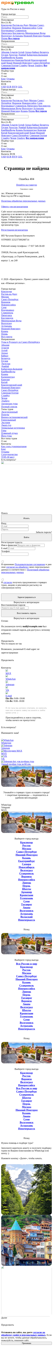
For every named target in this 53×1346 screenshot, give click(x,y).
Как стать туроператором (13, 446)
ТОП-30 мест (7, 457)
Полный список (9, 406)
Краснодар (6, 25)
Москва (33, 25)
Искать (26, 518)
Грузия (4, 55)
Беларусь (44, 52)
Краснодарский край (18, 133)
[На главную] (17, 4)
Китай (27, 60)
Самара (26, 864)
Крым (9, 63)
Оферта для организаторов (14, 206)
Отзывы (10, 78)
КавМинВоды (8, 57)
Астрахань (17, 36)
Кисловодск (19, 33)
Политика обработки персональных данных (23, 201)
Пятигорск (6, 33)
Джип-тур (6, 425)
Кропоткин (26, 895)
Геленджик (26, 898)
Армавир (26, 891)
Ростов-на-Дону (21, 25)
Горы (3, 430)
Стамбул (23, 65)
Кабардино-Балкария (37, 55)
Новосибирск (26, 867)
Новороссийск (29, 28)
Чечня (31, 65)
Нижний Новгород (33, 36)
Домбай (22, 55)
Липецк (26, 882)
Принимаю (26, 1343)
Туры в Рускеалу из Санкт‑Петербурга (20, 342)
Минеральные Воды (35, 33)
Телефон (5, 551)
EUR (9, 86)
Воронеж (16, 28)
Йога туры (6, 436)
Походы (5, 414)
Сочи (39, 28)
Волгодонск (26, 910)
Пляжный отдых (9, 433)
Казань (46, 36)
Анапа (26, 907)
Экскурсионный (9, 412)
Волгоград (6, 36)
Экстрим (5, 422)
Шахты (26, 888)
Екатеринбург (26, 860)
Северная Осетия (9, 65)
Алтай (21, 52)
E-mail (4, 548)
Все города (6, 336)
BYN (14, 86)
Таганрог (26, 904)
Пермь (4, 38)
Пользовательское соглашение (30, 564)
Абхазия (5, 52)
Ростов (26, 845)
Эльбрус (39, 65)
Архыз (28, 52)
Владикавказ (7, 30)
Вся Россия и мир (26, 963)
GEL (20, 86)
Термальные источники (13, 428)
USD (3, 86)
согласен (7, 582)
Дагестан (13, 55)
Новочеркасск (26, 919)
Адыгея (14, 52)
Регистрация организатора (14, 230)
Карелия (19, 60)
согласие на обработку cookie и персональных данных (23, 1333)
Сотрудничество (9, 454)
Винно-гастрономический (14, 417)
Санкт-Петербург (41, 63)
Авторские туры (9, 403)
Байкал (35, 52)
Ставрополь (20, 30)
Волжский (26, 916)
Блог (3, 78)
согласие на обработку (17, 567)
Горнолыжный (8, 420)
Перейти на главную (26, 185)
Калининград (8, 60)
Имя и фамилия (9, 545)
